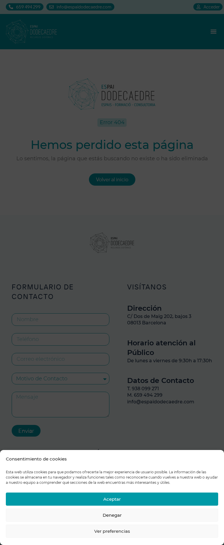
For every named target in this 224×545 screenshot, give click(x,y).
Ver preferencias (112, 531)
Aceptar (112, 499)
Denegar (112, 515)
